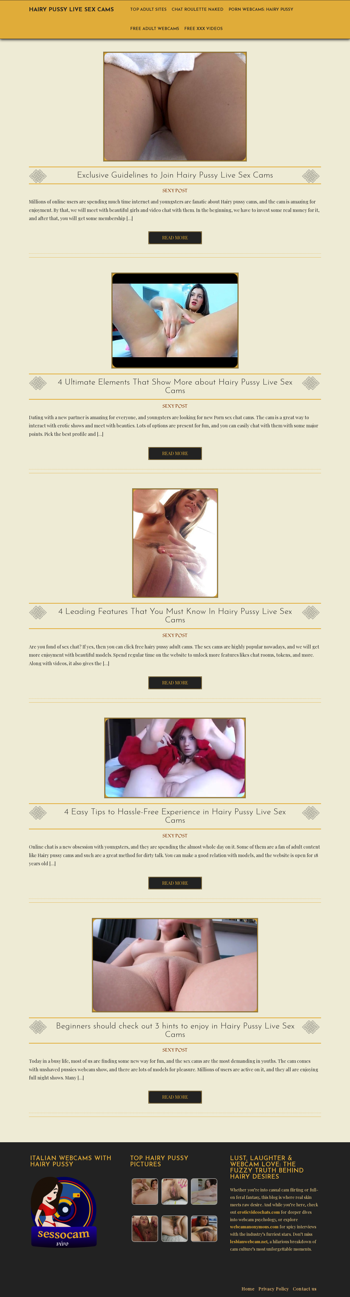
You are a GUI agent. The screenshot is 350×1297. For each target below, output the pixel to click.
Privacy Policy (274, 1288)
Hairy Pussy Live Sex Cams (71, 10)
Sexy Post (175, 191)
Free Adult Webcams (154, 29)
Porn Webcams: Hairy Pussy (261, 10)
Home (248, 1288)
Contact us (305, 1288)
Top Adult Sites (148, 10)
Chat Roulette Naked (197, 10)
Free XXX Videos (203, 29)
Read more (175, 237)
